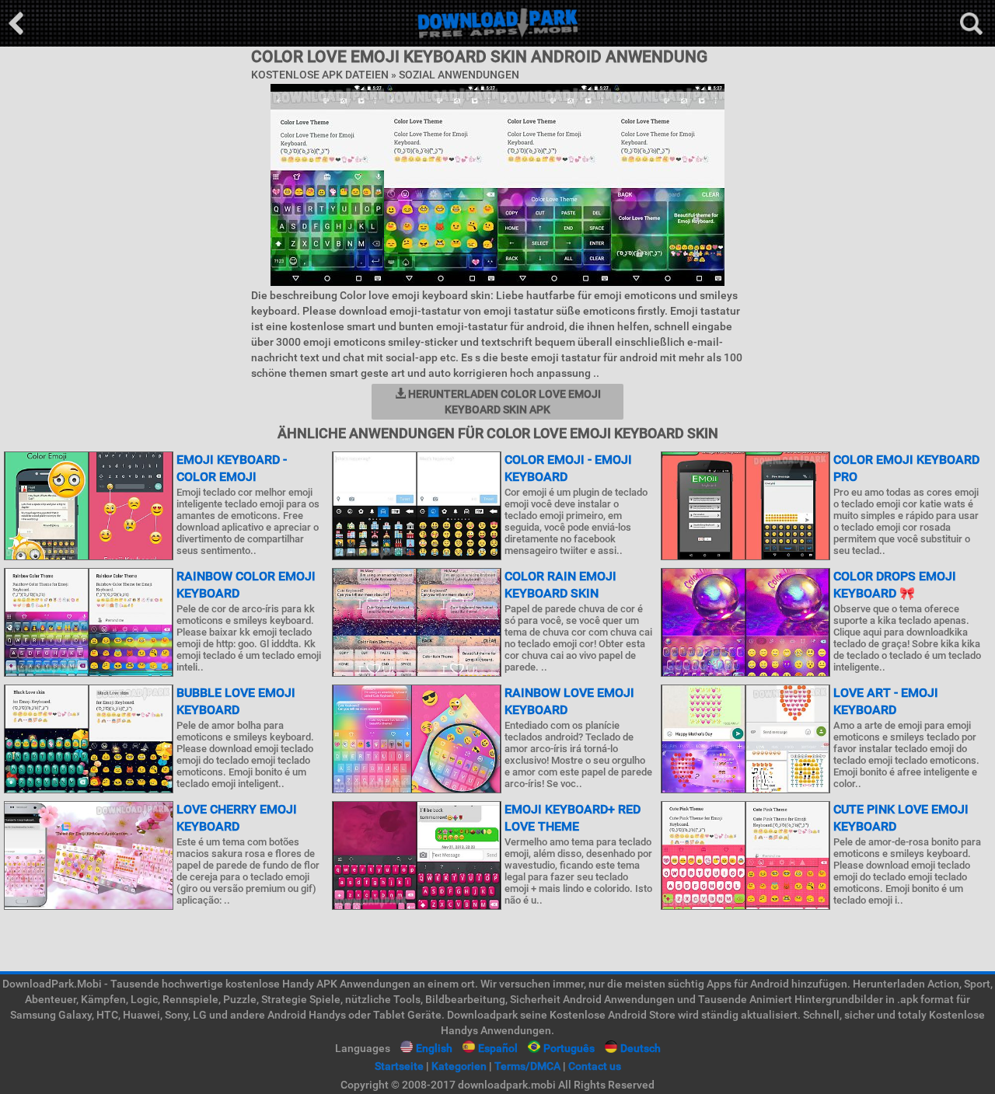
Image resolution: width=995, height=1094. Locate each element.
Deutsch (640, 1048)
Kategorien (459, 1066)
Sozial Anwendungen (459, 74)
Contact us (594, 1066)
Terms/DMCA (527, 1066)
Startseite (399, 1066)
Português (569, 1048)
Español (498, 1048)
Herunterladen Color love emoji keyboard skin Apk (503, 402)
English (434, 1048)
